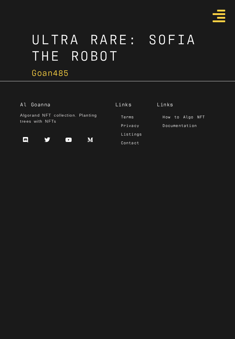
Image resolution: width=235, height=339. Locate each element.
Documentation (179, 125)
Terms (127, 116)
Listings (131, 133)
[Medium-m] (90, 140)
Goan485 (50, 72)
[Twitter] (47, 140)
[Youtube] (69, 140)
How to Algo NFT (183, 116)
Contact (130, 142)
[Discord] (26, 140)
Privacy (130, 125)
